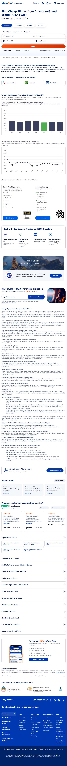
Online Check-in (35, 724)
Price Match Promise (59, 723)
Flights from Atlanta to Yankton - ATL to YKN (33, 550)
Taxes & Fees (59, 731)
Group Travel (22, 729)
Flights (12, 57)
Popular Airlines (7, 718)
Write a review (44, 508)
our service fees (60, 672)
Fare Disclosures (7, 676)
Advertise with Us (48, 727)
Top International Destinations (7, 734)
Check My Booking (33, 718)
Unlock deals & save (36, 297)
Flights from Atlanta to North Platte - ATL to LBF (31, 543)
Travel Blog (34, 736)
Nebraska (36, 57)
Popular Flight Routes (6, 722)
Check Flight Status (55, 470)
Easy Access (7, 700)
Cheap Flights (22, 717)
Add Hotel (17, 50)
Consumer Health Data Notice (60, 742)
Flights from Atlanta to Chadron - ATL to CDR (11, 550)
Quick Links (5, 714)
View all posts (59, 480)
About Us (45, 717)
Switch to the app (38, 659)
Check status (10, 218)
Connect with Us (40, 700)
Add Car (26, 50)
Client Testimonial (48, 725)
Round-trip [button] (6, 31)
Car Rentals (22, 722)
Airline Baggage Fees (35, 728)
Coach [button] (26, 31)
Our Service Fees (60, 734)
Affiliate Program (47, 722)
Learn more (33, 265)
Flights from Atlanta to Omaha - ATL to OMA (11, 543)
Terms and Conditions (48, 755)
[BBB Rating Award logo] (59, 690)
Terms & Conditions (58, 728)
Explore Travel (18, 3)
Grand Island (44, 57)
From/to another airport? (45, 50)
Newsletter (46, 730)
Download (43, 218)
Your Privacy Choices (6, 739)
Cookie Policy (59, 720)
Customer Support (36, 722)
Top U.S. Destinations (6, 728)
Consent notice (4, 302)
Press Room (46, 720)
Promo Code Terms (40, 676)
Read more (6, 493)
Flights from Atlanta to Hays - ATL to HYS (55, 543)
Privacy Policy (12, 302)
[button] (36, 3)
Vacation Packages (21, 726)
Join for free (55, 275)
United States (28, 57)
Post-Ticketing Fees (59, 737)
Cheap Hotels (22, 720)
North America (19, 57)
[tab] (6, 25)
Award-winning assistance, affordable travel (17, 682)
